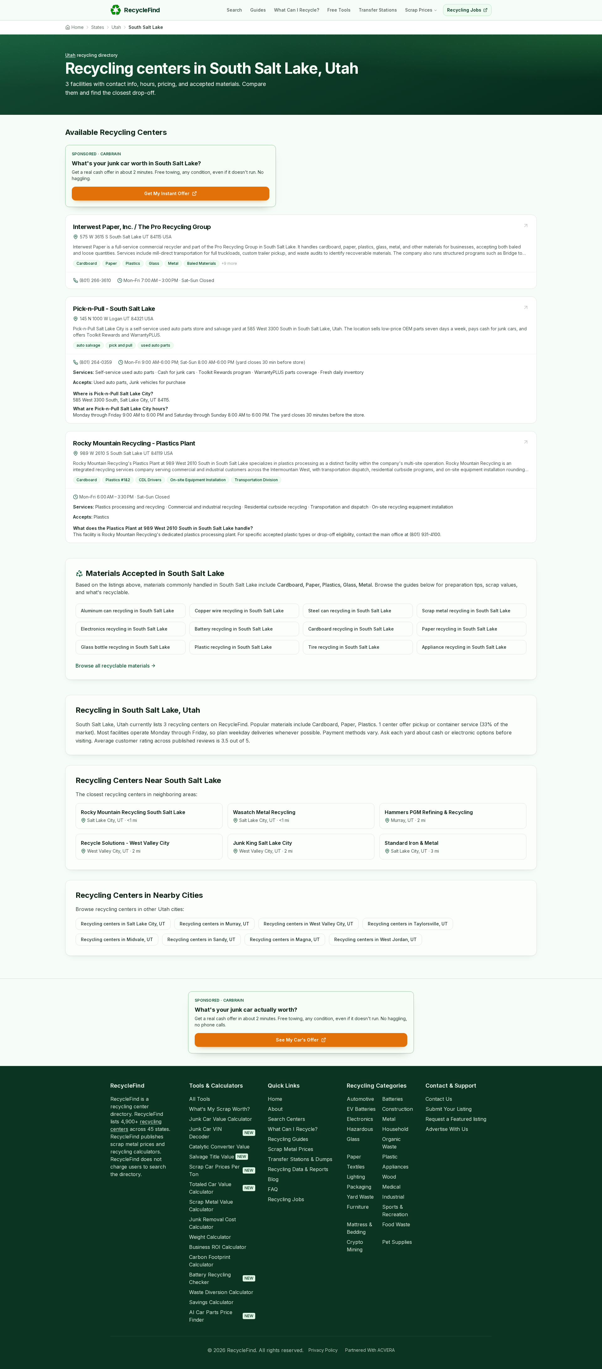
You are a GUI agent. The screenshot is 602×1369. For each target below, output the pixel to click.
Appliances (395, 1167)
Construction (397, 1109)
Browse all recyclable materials (113, 666)
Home (275, 1099)
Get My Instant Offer (166, 193)
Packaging (359, 1187)
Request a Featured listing (455, 1119)
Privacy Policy (323, 1350)
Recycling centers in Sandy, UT (201, 939)
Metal (388, 1119)
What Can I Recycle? (296, 10)
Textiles (356, 1167)
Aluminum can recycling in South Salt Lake (127, 610)
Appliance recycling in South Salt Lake (464, 647)
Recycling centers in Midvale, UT (117, 939)
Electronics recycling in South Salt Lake (124, 628)
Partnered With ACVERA (370, 1350)
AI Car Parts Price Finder (221, 1316)
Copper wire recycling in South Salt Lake (239, 610)
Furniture (358, 1207)
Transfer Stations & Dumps (300, 1159)
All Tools (199, 1099)
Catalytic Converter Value (219, 1146)
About (275, 1109)
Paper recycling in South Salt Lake (459, 628)
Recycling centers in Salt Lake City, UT (123, 923)
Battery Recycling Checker (221, 1278)
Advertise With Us (446, 1129)
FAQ (273, 1189)
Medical (391, 1187)
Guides (258, 10)
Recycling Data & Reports (298, 1169)
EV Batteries (361, 1109)
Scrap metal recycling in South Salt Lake (466, 610)
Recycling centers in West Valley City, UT (308, 923)
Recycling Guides (288, 1139)
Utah (70, 55)
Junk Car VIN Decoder (221, 1133)
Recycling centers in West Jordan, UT (375, 939)
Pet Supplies (397, 1242)
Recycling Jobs (286, 1199)
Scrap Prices (418, 10)
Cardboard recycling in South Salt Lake (351, 628)
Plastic (390, 1156)
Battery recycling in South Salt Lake (234, 628)
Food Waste (396, 1224)
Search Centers (286, 1119)
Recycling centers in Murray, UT (214, 923)
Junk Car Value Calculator (220, 1119)
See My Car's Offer (297, 1039)
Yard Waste (360, 1197)
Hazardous (360, 1129)
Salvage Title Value (217, 1156)
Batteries (392, 1099)
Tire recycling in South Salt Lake (343, 647)
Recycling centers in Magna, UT (285, 939)
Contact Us (438, 1099)
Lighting (356, 1177)
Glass (353, 1139)
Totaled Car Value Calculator (221, 1188)
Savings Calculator (211, 1302)
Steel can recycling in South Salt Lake (349, 610)
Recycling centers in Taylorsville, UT (408, 923)
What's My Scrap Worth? (219, 1109)
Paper (354, 1156)
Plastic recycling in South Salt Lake (233, 647)
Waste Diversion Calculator (221, 1292)
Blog (273, 1179)
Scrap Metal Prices (290, 1149)
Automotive (360, 1099)
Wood (389, 1177)
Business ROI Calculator (217, 1247)
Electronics (360, 1119)
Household (395, 1129)
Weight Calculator (210, 1237)
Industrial (393, 1197)
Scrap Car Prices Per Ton (221, 1170)
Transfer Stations (378, 10)
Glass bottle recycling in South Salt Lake (125, 647)
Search (234, 10)
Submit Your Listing (448, 1109)
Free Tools (339, 10)
